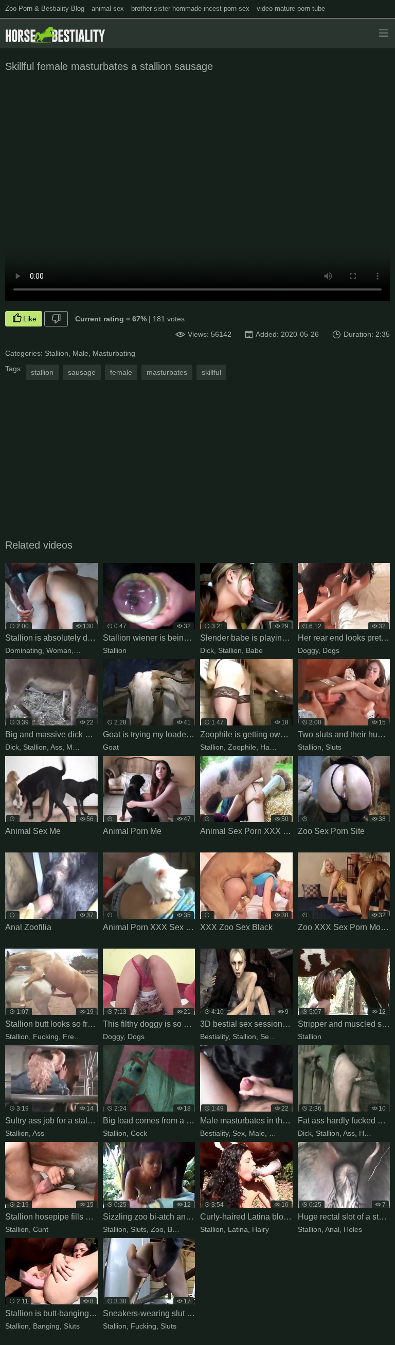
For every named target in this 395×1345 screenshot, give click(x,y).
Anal (332, 1229)
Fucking (46, 1036)
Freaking (77, 1036)
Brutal (177, 1229)
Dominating (23, 650)
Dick (207, 650)
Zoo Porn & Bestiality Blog (44, 8)
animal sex (108, 8)
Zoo (157, 1229)
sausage (82, 372)
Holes (353, 1229)
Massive (79, 747)
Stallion (56, 353)
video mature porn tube (291, 8)
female (121, 372)
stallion (42, 372)
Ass (56, 747)
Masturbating (114, 353)
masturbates (167, 372)
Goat (111, 747)
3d (281, 1036)
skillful (211, 372)
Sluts (334, 747)
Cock (139, 1133)
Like (30, 319)
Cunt (40, 1229)
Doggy (308, 650)
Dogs (330, 650)
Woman (58, 650)
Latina (238, 1229)
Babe (254, 650)
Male (80, 353)
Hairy (260, 1229)
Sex (266, 1036)
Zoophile (242, 747)
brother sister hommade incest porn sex (190, 8)
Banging (46, 1326)
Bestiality (214, 1036)
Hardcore (275, 747)
